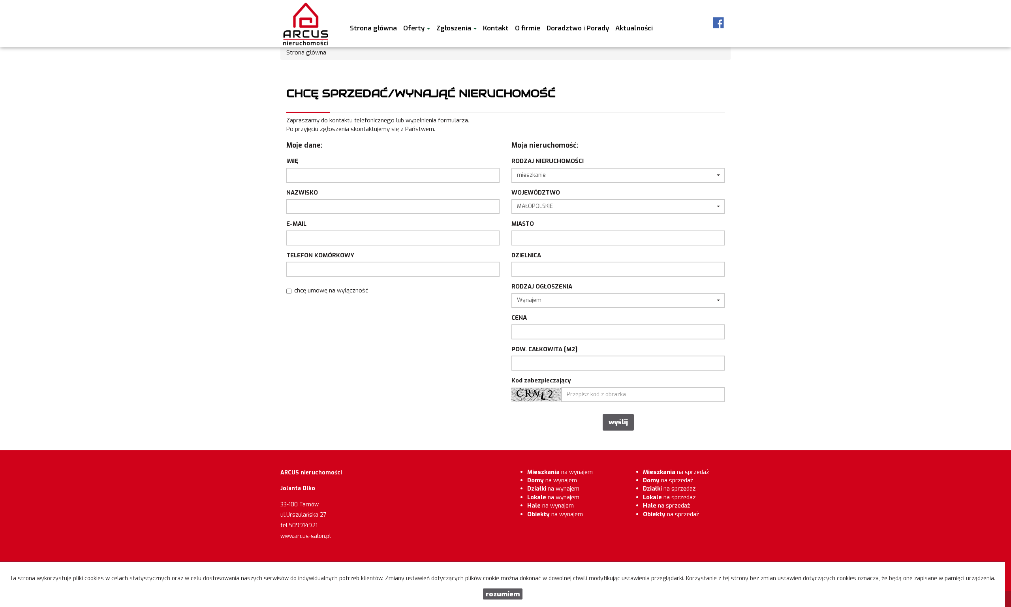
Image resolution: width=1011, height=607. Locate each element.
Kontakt (496, 28)
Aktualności (634, 28)
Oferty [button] (414, 28)
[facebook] (718, 23)
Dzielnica (526, 255)
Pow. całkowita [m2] (544, 349)
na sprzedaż (676, 472)
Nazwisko (302, 193)
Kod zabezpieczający (541, 380)
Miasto (522, 224)
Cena (519, 318)
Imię (292, 161)
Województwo (535, 193)
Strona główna (373, 28)
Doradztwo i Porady (578, 28)
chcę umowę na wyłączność (331, 290)
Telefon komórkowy (320, 255)
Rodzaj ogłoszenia (541, 286)
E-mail (296, 224)
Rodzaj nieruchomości (547, 161)
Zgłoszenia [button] (454, 28)
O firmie (527, 28)
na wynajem (560, 472)
